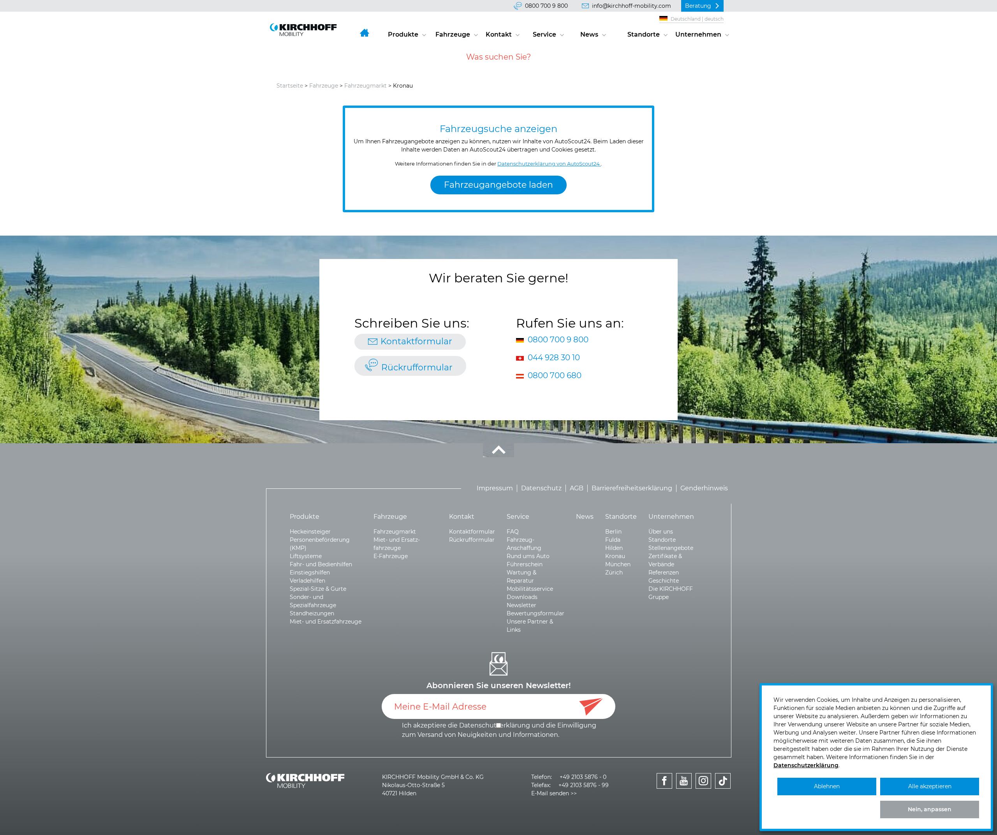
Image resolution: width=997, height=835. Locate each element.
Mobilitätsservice (530, 588)
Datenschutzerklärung (805, 765)
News (589, 34)
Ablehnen (827, 786)
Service (544, 34)
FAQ (513, 531)
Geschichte (663, 580)
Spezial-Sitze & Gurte (318, 588)
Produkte (403, 34)
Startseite (290, 85)
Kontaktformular (416, 341)
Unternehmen (698, 34)
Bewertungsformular (535, 613)
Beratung (698, 5)
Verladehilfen (307, 580)
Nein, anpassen (929, 809)
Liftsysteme (306, 556)
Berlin (613, 531)
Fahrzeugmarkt (365, 85)
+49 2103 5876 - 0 (583, 776)
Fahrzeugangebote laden (498, 185)
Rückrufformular (417, 367)
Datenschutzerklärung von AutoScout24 (549, 163)
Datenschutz (541, 488)
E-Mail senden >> (554, 793)
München (618, 564)
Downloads (522, 597)
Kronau (615, 556)
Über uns (660, 531)
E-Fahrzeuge (390, 556)
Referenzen (663, 572)
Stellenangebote (670, 547)
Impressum (495, 488)
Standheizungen (312, 613)
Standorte (643, 34)
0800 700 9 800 (546, 5)
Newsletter (521, 605)
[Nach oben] (498, 450)
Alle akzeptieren (929, 786)
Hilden (614, 547)
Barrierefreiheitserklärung (632, 488)
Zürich (614, 572)
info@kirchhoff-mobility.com (631, 5)
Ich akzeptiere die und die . (499, 730)
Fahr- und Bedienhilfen (321, 564)
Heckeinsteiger (310, 531)
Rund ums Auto (528, 556)
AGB (576, 488)
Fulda (612, 539)
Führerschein (525, 564)
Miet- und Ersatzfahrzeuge (325, 621)
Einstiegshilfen (310, 572)
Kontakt (499, 34)
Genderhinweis (704, 488)
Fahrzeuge (452, 34)
